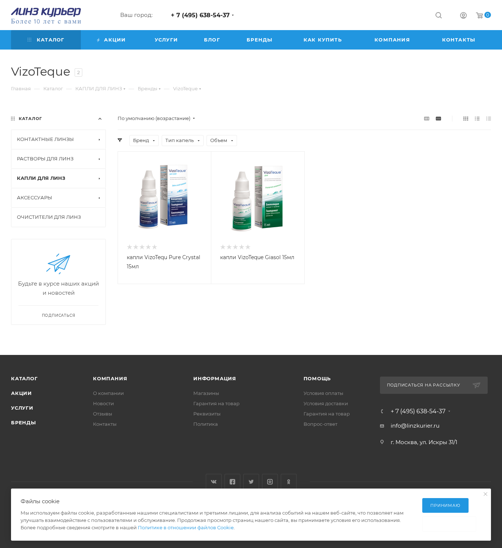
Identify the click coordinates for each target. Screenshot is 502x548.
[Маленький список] (427, 118)
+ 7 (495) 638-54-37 (200, 15)
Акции (21, 393)
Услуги (22, 408)
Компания (110, 378)
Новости (103, 403)
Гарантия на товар (216, 403)
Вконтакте (214, 482)
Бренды (23, 422)
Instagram (270, 482)
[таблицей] (489, 118)
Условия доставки (326, 403)
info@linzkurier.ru (415, 425)
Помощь (317, 378)
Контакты (104, 424)
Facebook (232, 482)
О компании (108, 393)
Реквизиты (206, 414)
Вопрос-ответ (320, 424)
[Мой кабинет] (463, 16)
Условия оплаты (323, 393)
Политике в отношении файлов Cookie (186, 527)
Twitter (251, 482)
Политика (205, 424)
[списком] (477, 118)
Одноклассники (289, 482)
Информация (214, 378)
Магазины (206, 393)
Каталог (24, 378)
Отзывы (102, 414)
